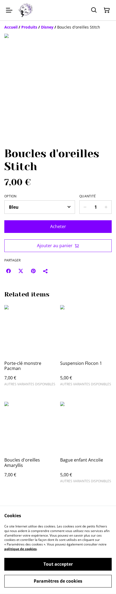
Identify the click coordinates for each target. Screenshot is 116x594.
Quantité (87, 196)
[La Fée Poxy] (25, 10)
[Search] (93, 10)
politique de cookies (20, 549)
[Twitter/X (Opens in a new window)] (21, 271)
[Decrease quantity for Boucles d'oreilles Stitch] (84, 207)
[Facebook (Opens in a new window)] (8, 271)
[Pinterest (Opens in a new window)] (33, 271)
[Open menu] (9, 10)
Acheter (58, 226)
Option (10, 196)
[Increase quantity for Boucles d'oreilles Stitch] (106, 207)
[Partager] (46, 271)
